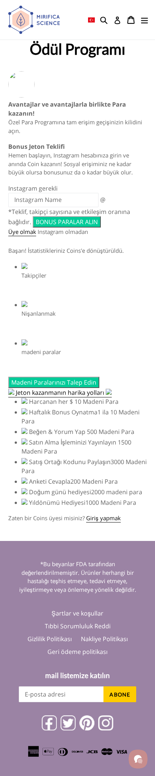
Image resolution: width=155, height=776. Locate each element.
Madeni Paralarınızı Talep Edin (53, 382)
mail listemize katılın (77, 675)
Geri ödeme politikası (77, 652)
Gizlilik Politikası (49, 639)
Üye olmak (22, 231)
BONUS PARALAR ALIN (67, 222)
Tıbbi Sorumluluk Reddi (78, 626)
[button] (91, 20)
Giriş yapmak (103, 518)
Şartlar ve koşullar (77, 613)
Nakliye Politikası (104, 639)
